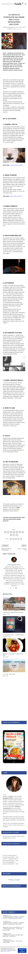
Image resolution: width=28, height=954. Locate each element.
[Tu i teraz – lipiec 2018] (14, 665)
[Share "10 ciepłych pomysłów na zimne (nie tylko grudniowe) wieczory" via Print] (16, 535)
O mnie (10, 825)
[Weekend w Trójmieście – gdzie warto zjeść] (14, 645)
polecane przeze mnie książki (16, 165)
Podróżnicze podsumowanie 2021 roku (13, 612)
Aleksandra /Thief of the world (10, 927)
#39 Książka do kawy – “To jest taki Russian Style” (12, 929)
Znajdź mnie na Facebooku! (11, 843)
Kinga (4, 915)
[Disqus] (14, 701)
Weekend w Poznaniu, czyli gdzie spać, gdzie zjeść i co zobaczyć (13, 935)
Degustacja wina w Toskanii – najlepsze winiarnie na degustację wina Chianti (13, 917)
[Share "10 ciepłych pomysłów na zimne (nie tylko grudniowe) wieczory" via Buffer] (22, 532)
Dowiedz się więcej (6, 951)
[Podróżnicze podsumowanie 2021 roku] (14, 603)
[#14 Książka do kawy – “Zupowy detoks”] (14, 624)
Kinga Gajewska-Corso (13, 27)
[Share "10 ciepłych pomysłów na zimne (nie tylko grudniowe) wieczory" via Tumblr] (14, 532)
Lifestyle (10, 29)
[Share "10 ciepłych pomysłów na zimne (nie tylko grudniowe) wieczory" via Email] (14, 535)
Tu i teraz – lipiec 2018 (9, 674)
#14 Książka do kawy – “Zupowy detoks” (13, 634)
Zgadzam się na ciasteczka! (22, 951)
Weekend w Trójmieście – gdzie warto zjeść (13, 654)
